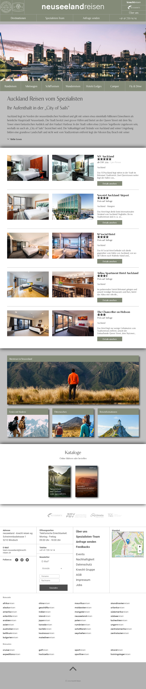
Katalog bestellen (59, 473)
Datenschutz (84, 564)
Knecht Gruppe (85, 569)
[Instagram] (22, 560)
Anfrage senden (91, 18)
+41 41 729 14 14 (127, 18)
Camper (114, 86)
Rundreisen (10, 86)
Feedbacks (83, 547)
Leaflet (118, 556)
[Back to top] (73, 669)
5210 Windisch (10, 540)
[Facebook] (16, 560)
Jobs (79, 585)
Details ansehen (110, 183)
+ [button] (140, 546)
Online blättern (59, 489)
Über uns (134, 12)
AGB (79, 574)
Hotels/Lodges (94, 86)
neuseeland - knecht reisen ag (18, 533)
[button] (73, 139)
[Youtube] (27, 560)
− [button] (140, 551)
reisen (73, 7)
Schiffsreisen (52, 86)
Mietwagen (31, 86)
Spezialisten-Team (54, 18)
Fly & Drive (135, 86)
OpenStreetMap (128, 556)
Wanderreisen (73, 86)
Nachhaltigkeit (85, 559)
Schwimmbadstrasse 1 (14, 536)
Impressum (83, 580)
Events (80, 554)
